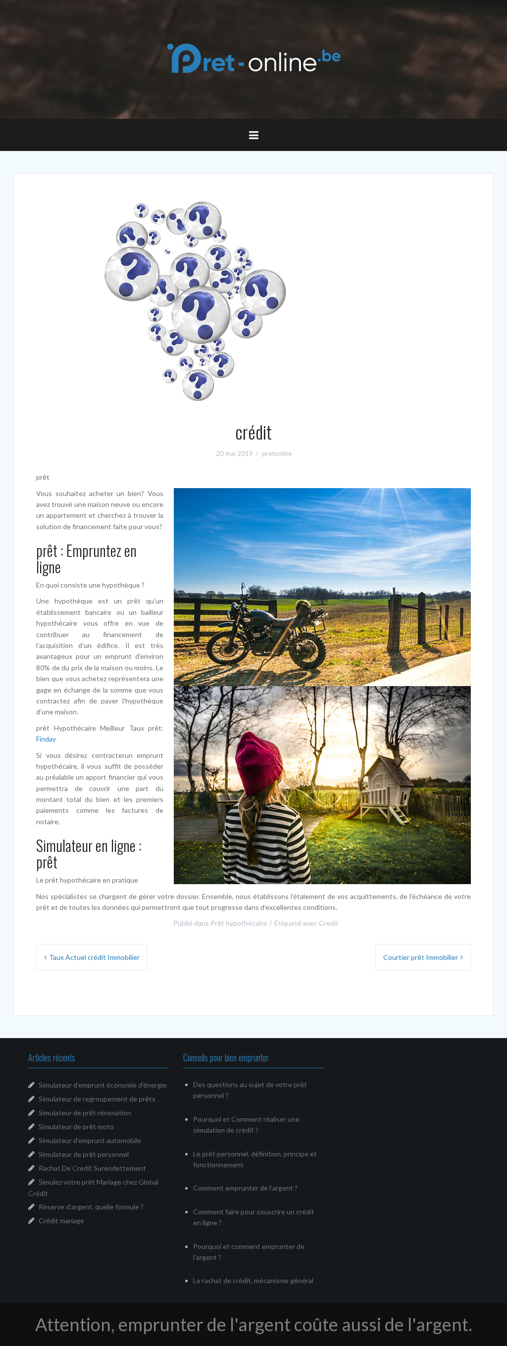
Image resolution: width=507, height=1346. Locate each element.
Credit (329, 923)
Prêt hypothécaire (238, 923)
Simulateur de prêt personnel (84, 1154)
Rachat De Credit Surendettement (92, 1168)
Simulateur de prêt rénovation (85, 1112)
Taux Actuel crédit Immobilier (94, 957)
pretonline (277, 453)
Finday (46, 739)
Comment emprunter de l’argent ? (245, 1188)
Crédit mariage (61, 1220)
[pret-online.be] (253, 58)
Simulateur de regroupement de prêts (97, 1099)
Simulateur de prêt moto (76, 1126)
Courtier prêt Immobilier (420, 957)
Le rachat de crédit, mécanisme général (253, 1280)
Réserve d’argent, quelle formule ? (91, 1206)
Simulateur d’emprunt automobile (90, 1140)
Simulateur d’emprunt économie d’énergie (103, 1085)
